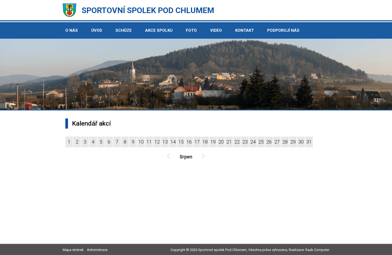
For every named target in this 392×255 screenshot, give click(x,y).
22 (237, 142)
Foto (191, 30)
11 (149, 142)
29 (293, 142)
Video (216, 30)
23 (245, 142)
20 (221, 142)
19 (213, 142)
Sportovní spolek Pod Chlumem (148, 10)
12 (157, 142)
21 (229, 142)
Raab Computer (317, 250)
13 (165, 142)
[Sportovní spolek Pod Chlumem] (69, 15)
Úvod (96, 30)
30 (301, 142)
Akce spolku (159, 30)
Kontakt (244, 30)
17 (197, 142)
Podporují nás (283, 30)
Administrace (97, 250)
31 (309, 142)
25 (261, 142)
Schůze (123, 30)
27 (277, 142)
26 (269, 142)
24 (253, 142)
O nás (71, 30)
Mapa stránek (73, 250)
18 (205, 142)
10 (141, 142)
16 (189, 142)
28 (285, 142)
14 (173, 142)
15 (181, 142)
